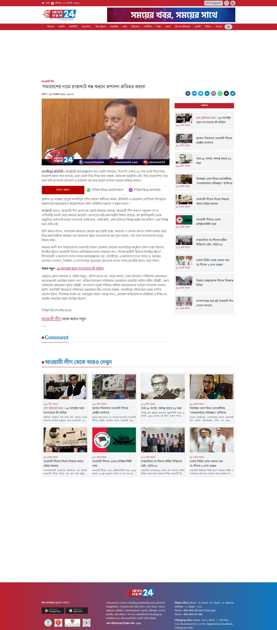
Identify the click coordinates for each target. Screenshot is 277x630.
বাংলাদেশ (86, 27)
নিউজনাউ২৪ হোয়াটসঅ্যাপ (108, 190)
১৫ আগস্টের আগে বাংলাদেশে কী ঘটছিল (80, 269)
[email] (213, 93)
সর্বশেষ (50, 27)
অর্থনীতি (148, 27)
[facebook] (187, 93)
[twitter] (200, 93)
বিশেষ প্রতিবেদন (182, 27)
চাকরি (198, 27)
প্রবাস (168, 27)
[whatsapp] (219, 93)
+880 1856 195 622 (192, 610)
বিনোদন (135, 27)
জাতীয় (62, 27)
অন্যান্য (219, 27)
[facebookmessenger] (194, 93)
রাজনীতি (73, 27)
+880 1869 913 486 (192, 614)
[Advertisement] (138, 54)
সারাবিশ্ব (114, 27)
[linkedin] (207, 93)
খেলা (124, 27)
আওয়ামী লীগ (48, 81)
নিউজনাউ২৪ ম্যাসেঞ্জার (147, 190)
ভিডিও (208, 27)
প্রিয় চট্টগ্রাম (101, 27)
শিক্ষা (158, 27)
